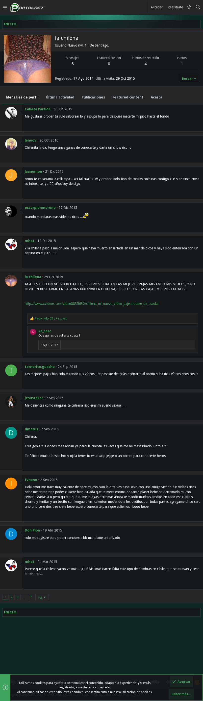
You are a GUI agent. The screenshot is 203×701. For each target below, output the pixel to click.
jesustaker (34, 398)
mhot (29, 241)
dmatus (31, 429)
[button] (5, 7)
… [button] (24, 597)
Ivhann (31, 480)
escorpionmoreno (40, 208)
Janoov (30, 140)
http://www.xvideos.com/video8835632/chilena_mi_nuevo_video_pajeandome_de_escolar (92, 304)
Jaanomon (33, 171)
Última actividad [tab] (60, 97)
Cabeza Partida (38, 109)
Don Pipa (32, 530)
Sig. (40, 597)
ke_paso (44, 331)
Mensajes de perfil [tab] (22, 97)
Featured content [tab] (127, 97)
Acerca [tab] (156, 97)
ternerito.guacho (40, 367)
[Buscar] (198, 7)
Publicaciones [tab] (93, 97)
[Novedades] (189, 7)
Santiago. (102, 45)
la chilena (33, 277)
